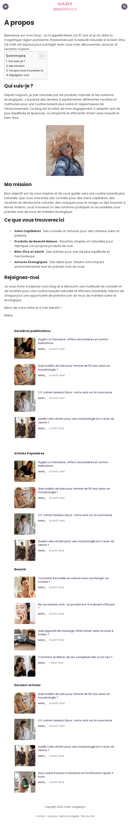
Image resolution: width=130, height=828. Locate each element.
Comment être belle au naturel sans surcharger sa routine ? (73, 580)
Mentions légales (69, 816)
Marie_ (42, 349)
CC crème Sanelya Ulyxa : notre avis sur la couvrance (75, 392)
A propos (52, 816)
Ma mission (17, 66)
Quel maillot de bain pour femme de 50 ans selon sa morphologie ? (74, 367)
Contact (41, 816)
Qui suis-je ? (16, 61)
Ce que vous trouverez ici (26, 70)
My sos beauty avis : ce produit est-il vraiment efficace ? (76, 606)
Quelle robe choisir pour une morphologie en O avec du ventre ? (76, 420)
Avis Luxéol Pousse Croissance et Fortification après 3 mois (75, 775)
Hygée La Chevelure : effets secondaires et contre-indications (73, 341)
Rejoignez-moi (19, 75)
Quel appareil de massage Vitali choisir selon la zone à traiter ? (75, 632)
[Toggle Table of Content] (40, 56)
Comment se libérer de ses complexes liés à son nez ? (75, 657)
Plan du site (87, 816)
